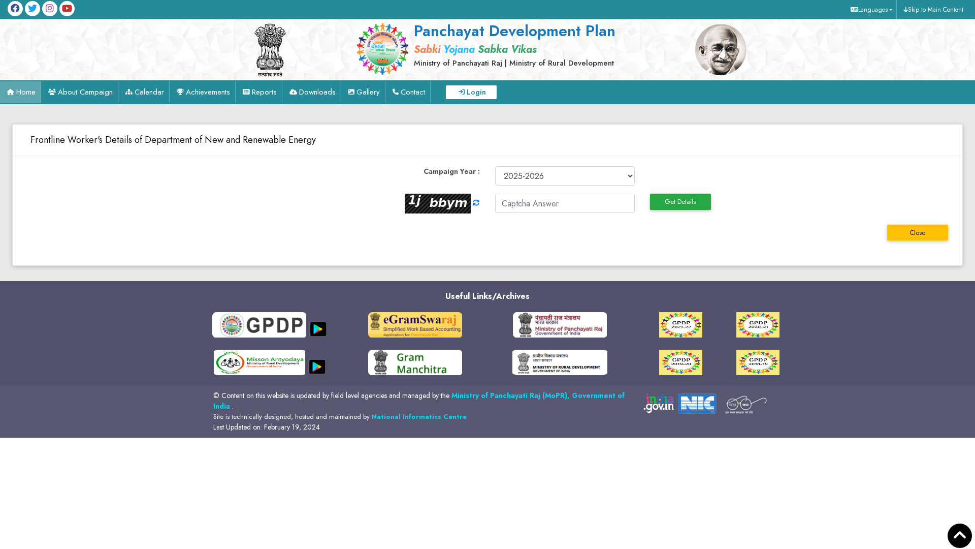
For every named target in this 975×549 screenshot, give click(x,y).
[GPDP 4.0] (680, 324)
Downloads (317, 92)
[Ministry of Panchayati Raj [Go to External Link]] (560, 324)
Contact (413, 92)
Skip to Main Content (935, 9)
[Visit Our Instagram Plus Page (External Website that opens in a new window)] (49, 8)
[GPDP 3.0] (757, 324)
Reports (264, 92)
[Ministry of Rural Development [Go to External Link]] (415, 324)
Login (476, 92)
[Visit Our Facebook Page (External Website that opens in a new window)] (15, 8)
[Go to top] (960, 536)
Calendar (149, 92)
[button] (870, 9)
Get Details (680, 201)
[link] (511, 44)
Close (917, 232)
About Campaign (85, 92)
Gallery (368, 92)
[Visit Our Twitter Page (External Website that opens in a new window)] (32, 8)
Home (26, 92)
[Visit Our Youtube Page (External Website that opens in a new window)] (67, 8)
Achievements (208, 92)
